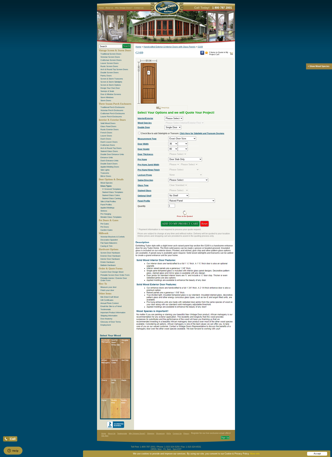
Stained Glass (144, 190)
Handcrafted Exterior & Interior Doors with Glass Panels (169, 47)
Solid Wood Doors (108, 123)
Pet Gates (104, 224)
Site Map (104, 436)
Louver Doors (106, 136)
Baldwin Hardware (108, 265)
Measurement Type (147, 139)
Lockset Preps (145, 175)
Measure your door (108, 287)
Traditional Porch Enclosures (112, 107)
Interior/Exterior (145, 118)
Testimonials (105, 309)
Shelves (103, 211)
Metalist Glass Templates (111, 217)
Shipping (150, 433)
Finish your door (107, 290)
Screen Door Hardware (110, 253)
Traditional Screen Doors (110, 54)
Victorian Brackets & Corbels (112, 237)
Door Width (143, 144)
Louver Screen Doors (109, 63)
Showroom (160, 433)
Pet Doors (104, 227)
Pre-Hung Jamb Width (148, 164)
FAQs (169, 433)
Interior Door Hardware (110, 259)
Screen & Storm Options (110, 85)
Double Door (144, 127)
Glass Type (143, 185)
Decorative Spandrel (109, 240)
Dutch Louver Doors (109, 142)
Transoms (104, 173)
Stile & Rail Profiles (108, 201)
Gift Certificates (106, 300)
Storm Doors (105, 100)
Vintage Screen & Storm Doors (115, 50)
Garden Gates (106, 230)
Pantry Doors (106, 76)
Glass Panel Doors (108, 126)
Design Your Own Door (110, 88)
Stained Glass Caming (111, 198)
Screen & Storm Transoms (111, 79)
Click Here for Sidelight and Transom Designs (202, 133)
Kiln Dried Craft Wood (109, 297)
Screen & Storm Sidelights (111, 82)
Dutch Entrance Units (109, 161)
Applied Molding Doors (109, 167)
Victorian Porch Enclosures (111, 110)
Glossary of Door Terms (110, 322)
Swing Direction (145, 180)
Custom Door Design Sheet (111, 272)
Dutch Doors (105, 139)
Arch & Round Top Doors (111, 148)
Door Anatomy (106, 319)
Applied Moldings (107, 208)
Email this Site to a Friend (111, 306)
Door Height (143, 149)
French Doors (106, 133)
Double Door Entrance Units (112, 154)
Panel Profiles (106, 205)
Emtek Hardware (107, 262)
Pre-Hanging (105, 214)
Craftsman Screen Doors (111, 60)
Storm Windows (107, 97)
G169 (200, 47)
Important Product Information (112, 312)
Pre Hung (142, 159)
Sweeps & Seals (107, 91)
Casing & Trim (106, 246)
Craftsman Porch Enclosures (112, 113)
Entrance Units (106, 157)
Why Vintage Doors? (123, 8)
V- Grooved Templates (111, 189)
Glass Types (106, 186)
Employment (105, 325)
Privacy (186, 433)
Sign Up (225, 437)
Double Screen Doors (109, 72)
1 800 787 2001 (222, 7)
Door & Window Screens (110, 94)
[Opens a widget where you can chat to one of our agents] (12, 451)
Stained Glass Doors (109, 151)
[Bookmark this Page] (206, 53)
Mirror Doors (105, 176)
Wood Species (106, 183)
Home (101, 8)
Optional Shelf (144, 196)
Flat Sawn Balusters (108, 243)
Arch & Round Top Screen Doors (114, 69)
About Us (109, 8)
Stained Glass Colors (111, 195)
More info (255, 453)
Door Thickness (145, 154)
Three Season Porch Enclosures (115, 104)
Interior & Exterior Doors (112, 120)
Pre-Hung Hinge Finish (149, 170)
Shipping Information (108, 316)
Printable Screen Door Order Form (115, 275)
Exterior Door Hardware (110, 256)
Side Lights (105, 170)
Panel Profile (144, 201)
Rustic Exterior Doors (109, 129)
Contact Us (139, 8)
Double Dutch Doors (109, 164)
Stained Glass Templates (112, 192)
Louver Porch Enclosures (111, 117)
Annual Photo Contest (109, 303)
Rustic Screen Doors (109, 66)
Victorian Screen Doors (110, 57)
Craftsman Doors (107, 145)
